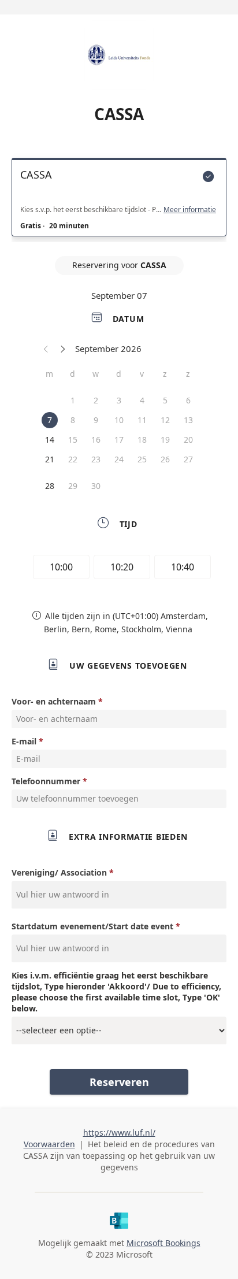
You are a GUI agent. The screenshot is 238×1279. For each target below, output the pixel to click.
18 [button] (142, 439)
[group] (119, 568)
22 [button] (72, 459)
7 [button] (49, 419)
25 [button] (142, 459)
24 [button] (119, 459)
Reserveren (119, 1082)
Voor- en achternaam (54, 701)
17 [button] (119, 439)
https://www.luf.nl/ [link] (119, 1132)
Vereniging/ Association (59, 872)
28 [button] (49, 485)
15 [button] (72, 439)
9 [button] (96, 419)
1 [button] (72, 400)
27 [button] (188, 459)
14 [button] (49, 439)
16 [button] (96, 439)
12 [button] (165, 419)
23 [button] (96, 459)
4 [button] (142, 400)
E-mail (24, 741)
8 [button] (72, 419)
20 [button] (188, 439)
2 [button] (96, 400)
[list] (119, 200)
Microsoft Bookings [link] (163, 1242)
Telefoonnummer (46, 781)
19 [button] (165, 439)
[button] (46, 348)
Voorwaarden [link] (49, 1144)
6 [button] (188, 400)
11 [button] (142, 419)
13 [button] (188, 419)
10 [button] (119, 419)
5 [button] (165, 400)
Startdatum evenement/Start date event (92, 926)
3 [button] (119, 400)
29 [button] (72, 485)
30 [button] (96, 485)
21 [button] (49, 459)
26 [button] (165, 459)
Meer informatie (189, 210)
